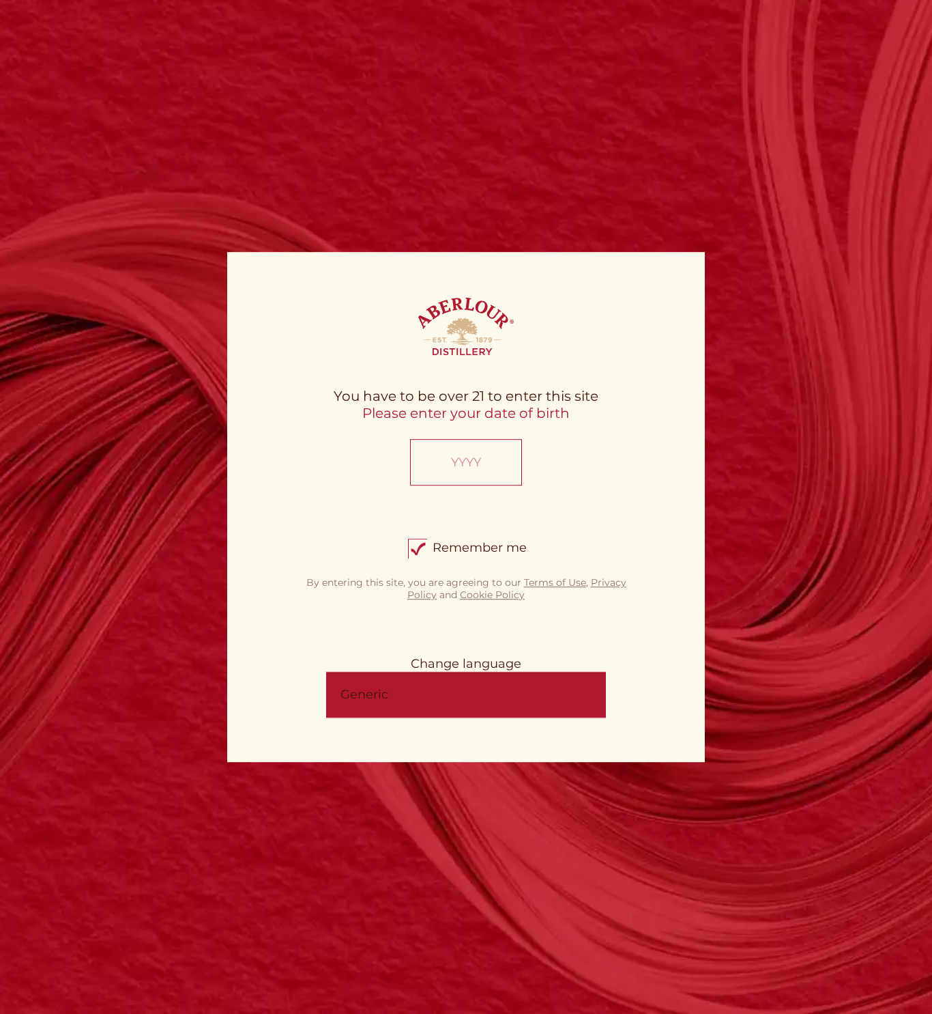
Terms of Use (555, 582)
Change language (466, 663)
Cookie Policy (492, 595)
